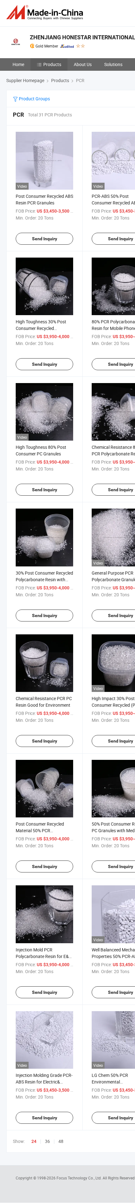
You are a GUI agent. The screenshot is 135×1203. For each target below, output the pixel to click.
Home (18, 64)
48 (60, 1141)
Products (52, 64)
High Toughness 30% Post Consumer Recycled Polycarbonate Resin (41, 328)
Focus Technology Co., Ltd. (80, 1177)
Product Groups (34, 99)
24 (33, 1141)
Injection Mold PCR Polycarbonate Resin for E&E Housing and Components (43, 956)
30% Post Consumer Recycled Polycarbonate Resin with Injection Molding (44, 579)
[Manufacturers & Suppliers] (45, 12)
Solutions (113, 64)
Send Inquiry (44, 238)
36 (47, 1141)
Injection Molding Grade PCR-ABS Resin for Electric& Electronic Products (44, 1081)
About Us (83, 64)
